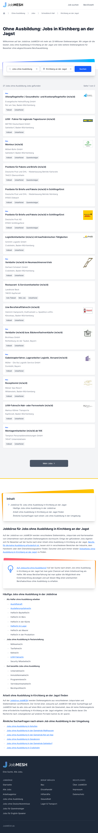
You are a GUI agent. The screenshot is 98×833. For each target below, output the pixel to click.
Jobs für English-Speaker (14, 813)
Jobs (33, 13)
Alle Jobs (7, 789)
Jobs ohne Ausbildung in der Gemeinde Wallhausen (30, 730)
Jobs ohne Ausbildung (13, 799)
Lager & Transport (49, 804)
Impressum (78, 789)
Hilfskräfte (45, 794)
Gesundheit (46, 799)
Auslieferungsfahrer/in (21, 608)
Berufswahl (88, 5)
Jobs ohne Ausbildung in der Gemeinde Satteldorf (29, 743)
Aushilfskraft (16, 604)
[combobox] (57, 69)
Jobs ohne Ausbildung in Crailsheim (23, 748)
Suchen (82, 69)
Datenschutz (78, 794)
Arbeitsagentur (9, 794)
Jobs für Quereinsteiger (13, 808)
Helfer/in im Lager (19, 626)
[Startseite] (4, 13)
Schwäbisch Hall (47, 13)
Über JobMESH (80, 784)
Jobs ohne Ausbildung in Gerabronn (23, 739)
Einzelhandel (46, 789)
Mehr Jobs (48, 463)
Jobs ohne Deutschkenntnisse (16, 804)
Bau (42, 784)
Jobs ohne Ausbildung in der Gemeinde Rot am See (30, 735)
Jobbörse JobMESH (19, 700)
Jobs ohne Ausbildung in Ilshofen (22, 726)
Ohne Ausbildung (18, 13)
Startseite (7, 784)
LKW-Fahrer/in (17, 657)
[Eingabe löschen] (37, 69)
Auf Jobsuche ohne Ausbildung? (32, 568)
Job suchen (73, 5)
